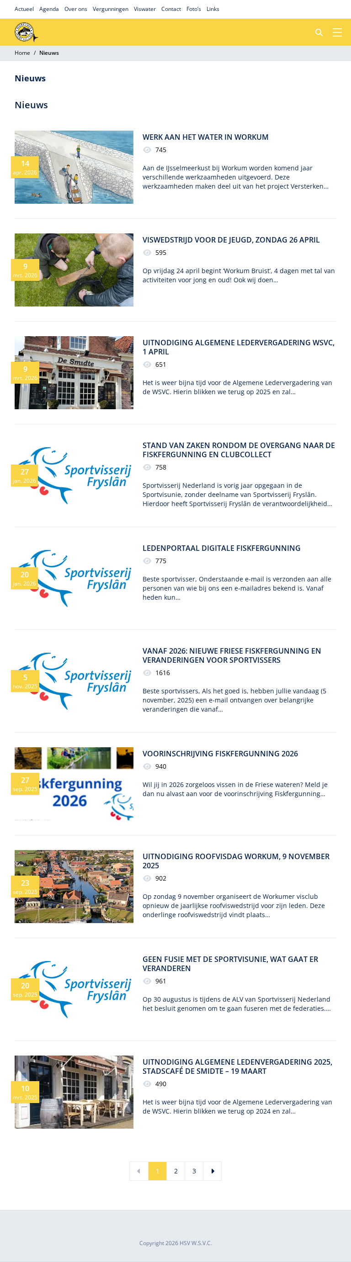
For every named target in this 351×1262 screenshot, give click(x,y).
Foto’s (193, 9)
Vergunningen (110, 9)
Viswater (145, 9)
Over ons (75, 9)
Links (213, 9)
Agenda (49, 9)
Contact (171, 9)
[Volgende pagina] (212, 1171)
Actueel (24, 9)
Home (22, 53)
